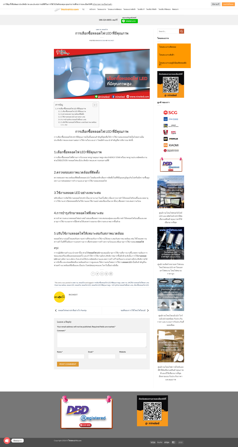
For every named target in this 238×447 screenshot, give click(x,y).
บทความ (98, 29)
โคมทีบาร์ (140, 9)
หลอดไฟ (105, 29)
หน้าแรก (92, 9)
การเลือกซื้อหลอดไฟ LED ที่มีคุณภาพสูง (106, 283)
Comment (61, 330)
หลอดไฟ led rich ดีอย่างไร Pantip (72, 310)
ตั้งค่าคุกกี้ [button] (215, 4)
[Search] (83, 9)
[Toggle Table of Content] (93, 105)
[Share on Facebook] (93, 274)
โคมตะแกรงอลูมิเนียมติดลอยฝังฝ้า (172, 64)
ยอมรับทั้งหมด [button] (228, 4)
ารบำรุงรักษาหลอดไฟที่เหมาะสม (122, 285)
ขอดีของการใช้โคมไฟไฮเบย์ (133, 310)
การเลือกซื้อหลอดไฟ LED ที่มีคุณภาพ (71, 109)
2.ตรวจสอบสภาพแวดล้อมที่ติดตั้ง (72, 114)
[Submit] (181, 31)
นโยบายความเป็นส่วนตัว (102, 4)
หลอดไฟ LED (86, 285)
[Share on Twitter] (97, 274)
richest (111, 40)
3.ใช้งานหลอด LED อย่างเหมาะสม (73, 117)
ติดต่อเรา (175, 9)
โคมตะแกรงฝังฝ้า (129, 9)
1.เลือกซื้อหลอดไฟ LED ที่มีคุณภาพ (73, 111)
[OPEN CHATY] (7, 440)
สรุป (66, 125)
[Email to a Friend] (102, 274)
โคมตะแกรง (101, 9)
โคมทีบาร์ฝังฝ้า (151, 9)
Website (122, 352)
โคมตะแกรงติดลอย (115, 9)
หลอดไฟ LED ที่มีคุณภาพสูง (101, 285)
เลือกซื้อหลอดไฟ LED (141, 285)
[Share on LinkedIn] (111, 274)
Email (91, 352)
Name (60, 352)
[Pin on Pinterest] (106, 274)
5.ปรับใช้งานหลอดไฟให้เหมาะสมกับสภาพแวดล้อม (78, 122)
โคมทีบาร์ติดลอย (165, 9)
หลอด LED (70, 285)
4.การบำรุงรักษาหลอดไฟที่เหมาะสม (73, 119)
